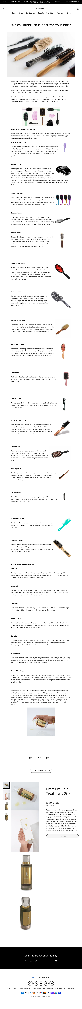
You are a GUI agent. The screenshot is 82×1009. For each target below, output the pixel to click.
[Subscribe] (55, 961)
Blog (69, 13)
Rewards (60, 13)
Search (9, 988)
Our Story (50, 13)
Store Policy (37, 988)
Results (41, 13)
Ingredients (71, 988)
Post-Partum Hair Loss (42, 770)
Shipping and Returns (24, 988)
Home (13, 13)
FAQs (14, 988)
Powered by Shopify (46, 996)
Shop (21, 13)
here (50, 702)
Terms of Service (47, 988)
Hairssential (41, 9)
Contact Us (30, 13)
